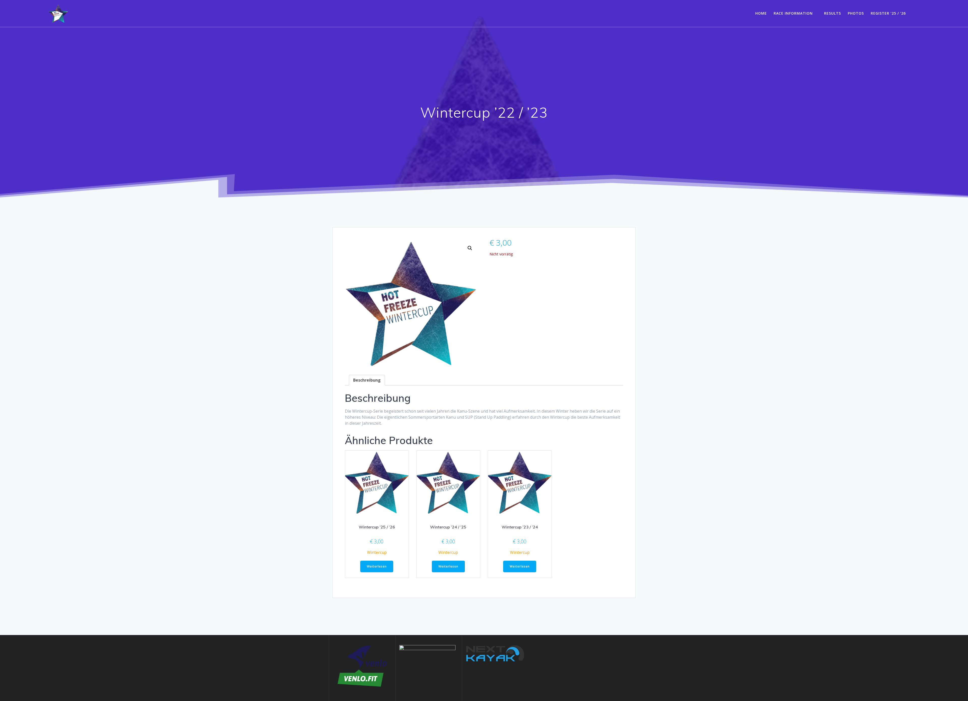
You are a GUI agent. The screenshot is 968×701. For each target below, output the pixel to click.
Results (832, 13)
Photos (856, 13)
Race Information (793, 13)
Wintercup (377, 552)
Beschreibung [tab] (367, 380)
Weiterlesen (377, 566)
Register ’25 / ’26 (888, 13)
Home (761, 13)
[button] (469, 248)
